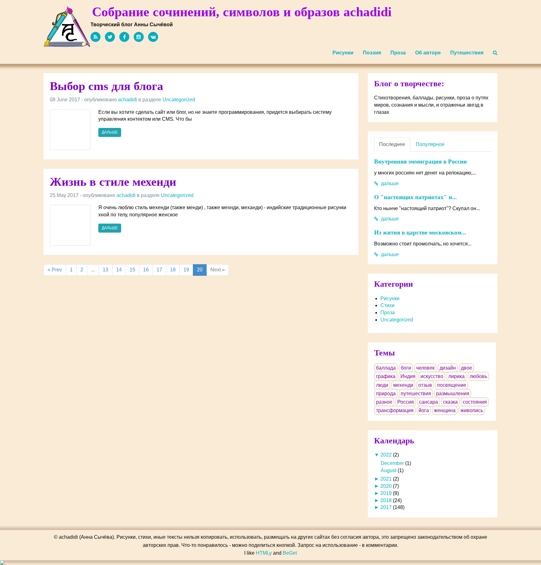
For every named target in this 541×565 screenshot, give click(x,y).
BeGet (290, 553)
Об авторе (428, 52)
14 (119, 269)
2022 (386, 454)
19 (186, 269)
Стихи (387, 305)
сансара (428, 402)
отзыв (425, 385)
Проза (398, 52)
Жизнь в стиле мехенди (113, 181)
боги (406, 368)
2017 (386, 507)
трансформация (395, 410)
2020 (386, 486)
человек (425, 368)
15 (132, 269)
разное (384, 402)
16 (146, 269)
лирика (456, 376)
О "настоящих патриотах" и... (415, 197)
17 (159, 269)
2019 (386, 493)
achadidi (127, 99)
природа (386, 393)
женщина (445, 410)
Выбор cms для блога (106, 86)
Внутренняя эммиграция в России (420, 161)
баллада (386, 368)
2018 (386, 500)
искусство (431, 376)
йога (424, 410)
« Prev (55, 269)
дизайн (448, 368)
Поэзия (372, 52)
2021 (386, 479)
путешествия (416, 393)
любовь (478, 376)
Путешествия (466, 52)
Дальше (110, 132)
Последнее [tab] (392, 144)
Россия (405, 402)
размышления (452, 393)
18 (173, 269)
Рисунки (342, 52)
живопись (472, 410)
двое (466, 368)
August (388, 470)
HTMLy (264, 553)
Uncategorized (178, 99)
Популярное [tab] (430, 144)
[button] (495, 53)
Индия (407, 376)
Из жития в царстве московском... (420, 232)
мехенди (403, 385)
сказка (450, 402)
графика (385, 376)
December (392, 463)
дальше (389, 183)
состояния (475, 402)
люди (382, 385)
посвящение (451, 385)
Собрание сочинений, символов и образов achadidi (242, 12)
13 (105, 269)
